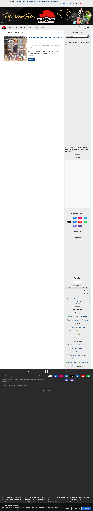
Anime (43, 45)
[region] (46, 507)
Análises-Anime (37, 45)
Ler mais (31, 59)
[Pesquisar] (88, 36)
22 (80, 298)
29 (80, 301)
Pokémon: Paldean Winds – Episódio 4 (45, 39)
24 (87, 298)
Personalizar (67, 508)
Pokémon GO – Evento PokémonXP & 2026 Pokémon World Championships (37, 1)
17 (87, 296)
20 (74, 298)
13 (74, 296)
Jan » (79, 303)
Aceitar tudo (86, 508)
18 (67, 298)
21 (77, 298)
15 (80, 296)
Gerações (51, 45)
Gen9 (47, 45)
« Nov (75, 303)
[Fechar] (91, 504)
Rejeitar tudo (77, 508)
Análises (30, 45)
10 (87, 293)
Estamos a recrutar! (24, 5)
